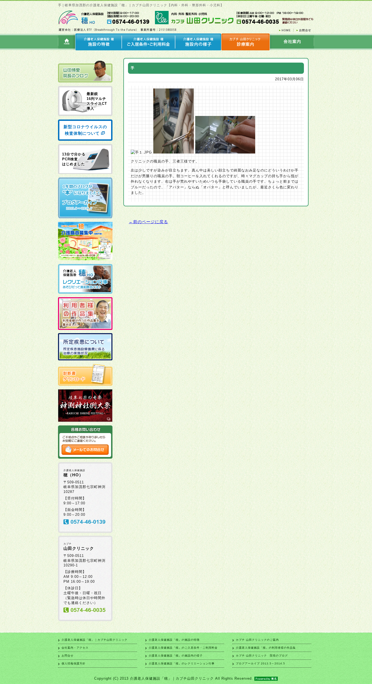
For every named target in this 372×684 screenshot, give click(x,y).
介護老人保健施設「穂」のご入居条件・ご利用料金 (183, 647)
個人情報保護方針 (74, 663)
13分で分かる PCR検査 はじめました (74, 159)
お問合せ (68, 655)
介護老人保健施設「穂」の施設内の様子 (176, 655)
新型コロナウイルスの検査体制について (85, 130)
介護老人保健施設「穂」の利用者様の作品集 (266, 647)
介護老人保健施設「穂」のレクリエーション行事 (182, 663)
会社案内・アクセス (75, 647)
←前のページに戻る (148, 221)
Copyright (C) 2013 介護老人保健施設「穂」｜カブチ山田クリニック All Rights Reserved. (173, 678)
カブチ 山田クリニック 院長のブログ (262, 655)
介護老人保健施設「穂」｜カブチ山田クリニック (94, 639)
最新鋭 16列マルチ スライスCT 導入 (97, 101)
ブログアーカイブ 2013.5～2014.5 (260, 663)
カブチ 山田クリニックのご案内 (257, 639)
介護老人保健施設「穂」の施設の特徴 (174, 639)
